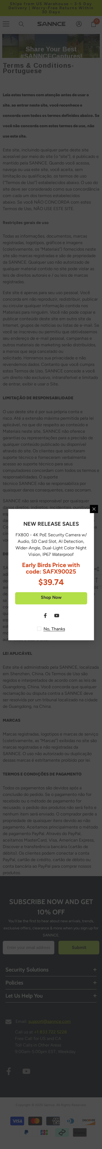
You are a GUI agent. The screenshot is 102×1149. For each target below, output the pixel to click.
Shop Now (51, 597)
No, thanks (54, 628)
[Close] (94, 509)
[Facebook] (45, 615)
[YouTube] (57, 615)
